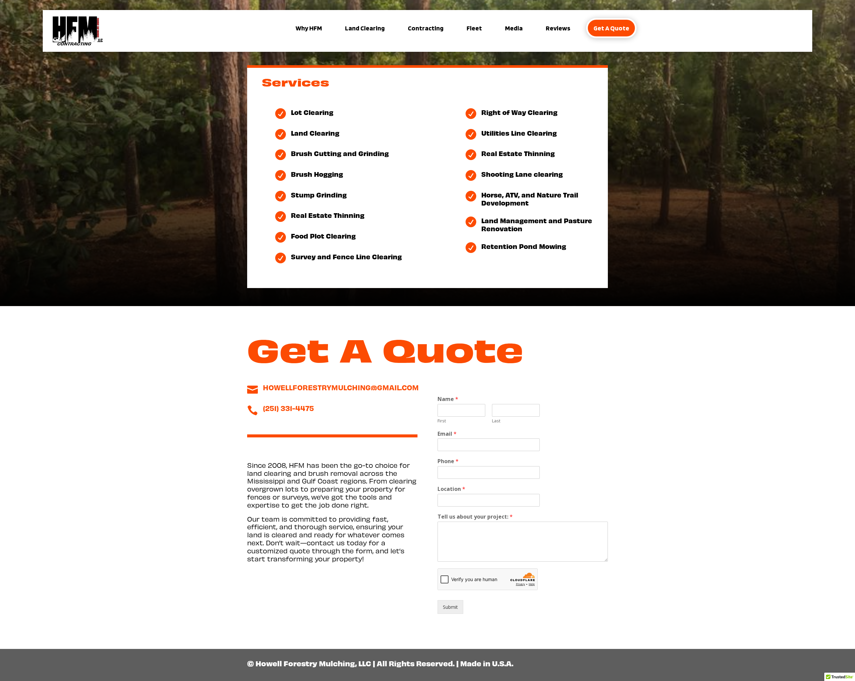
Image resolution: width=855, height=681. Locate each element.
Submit (450, 607)
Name (448, 399)
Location (451, 489)
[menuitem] (308, 28)
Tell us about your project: (475, 516)
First (442, 421)
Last (496, 421)
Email (447, 433)
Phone (448, 461)
